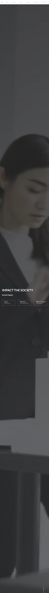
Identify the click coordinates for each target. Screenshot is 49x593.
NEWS (7, 2)
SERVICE (20, 2)
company (14, 2)
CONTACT (44, 2)
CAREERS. (27, 2)
